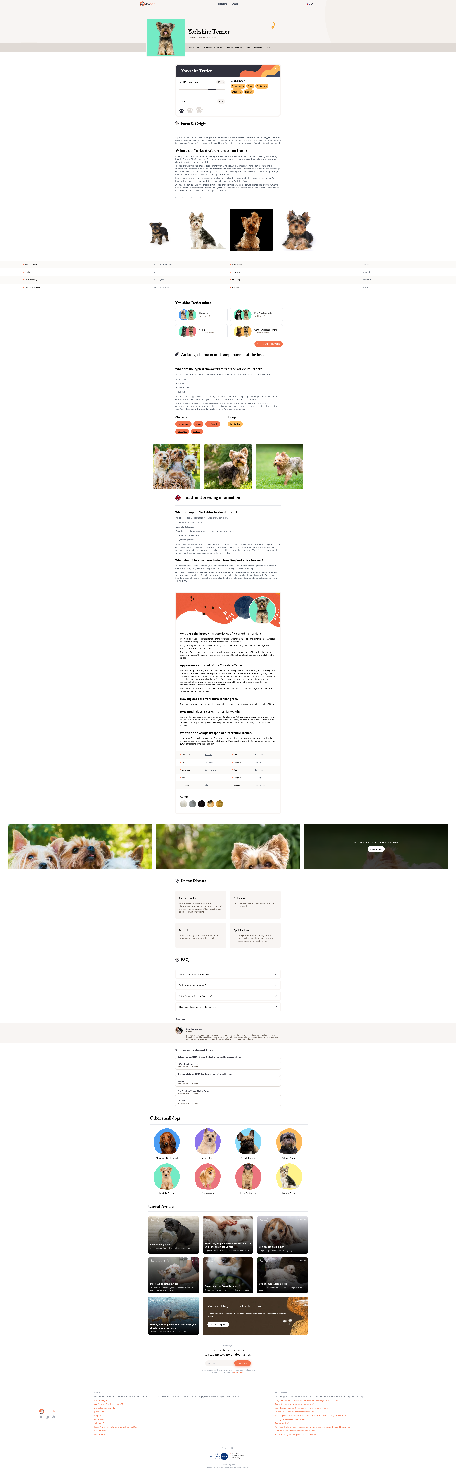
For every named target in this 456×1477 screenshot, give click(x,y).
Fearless (249, 92)
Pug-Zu (97, 1415)
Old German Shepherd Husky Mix (109, 1404)
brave (198, 424)
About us (211, 1467)
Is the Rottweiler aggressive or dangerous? (294, 1404)
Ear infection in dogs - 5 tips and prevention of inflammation (302, 1408)
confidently (213, 424)
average (366, 264)
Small (221, 101)
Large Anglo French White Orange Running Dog (115, 1427)
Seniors (266, 785)
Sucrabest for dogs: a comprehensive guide (294, 1411)
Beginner (258, 785)
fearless (196, 431)
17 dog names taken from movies (290, 1419)
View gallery (376, 849)
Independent (238, 86)
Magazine (222, 3)
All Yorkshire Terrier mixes (268, 343)
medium (208, 755)
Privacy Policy (238, 1372)
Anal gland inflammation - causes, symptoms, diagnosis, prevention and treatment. (312, 1427)
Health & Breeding (234, 47)
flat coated (209, 762)
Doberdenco (100, 1434)
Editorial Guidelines (224, 1467)
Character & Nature (213, 47)
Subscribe (242, 1363)
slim (206, 785)
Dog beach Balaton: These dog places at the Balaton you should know (306, 1400)
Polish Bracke (100, 1430)
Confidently (262, 86)
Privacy (245, 1467)
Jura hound (99, 1411)
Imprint (237, 1467)
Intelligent (236, 92)
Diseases (258, 47)
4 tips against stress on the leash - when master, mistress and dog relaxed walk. (311, 1415)
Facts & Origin (194, 47)
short (207, 777)
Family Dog (235, 424)
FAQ (268, 47)
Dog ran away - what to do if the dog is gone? (295, 1430)
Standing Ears (210, 770)
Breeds (235, 3)
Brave (250, 86)
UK (155, 272)
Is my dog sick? (282, 1423)
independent (183, 424)
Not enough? (228, 1345)
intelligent (182, 431)
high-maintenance (161, 287)
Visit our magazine (218, 1324)
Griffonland (99, 1419)
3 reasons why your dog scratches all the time (295, 1434)
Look (248, 47)
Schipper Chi (100, 1423)
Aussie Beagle (100, 1400)
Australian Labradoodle (104, 1408)
